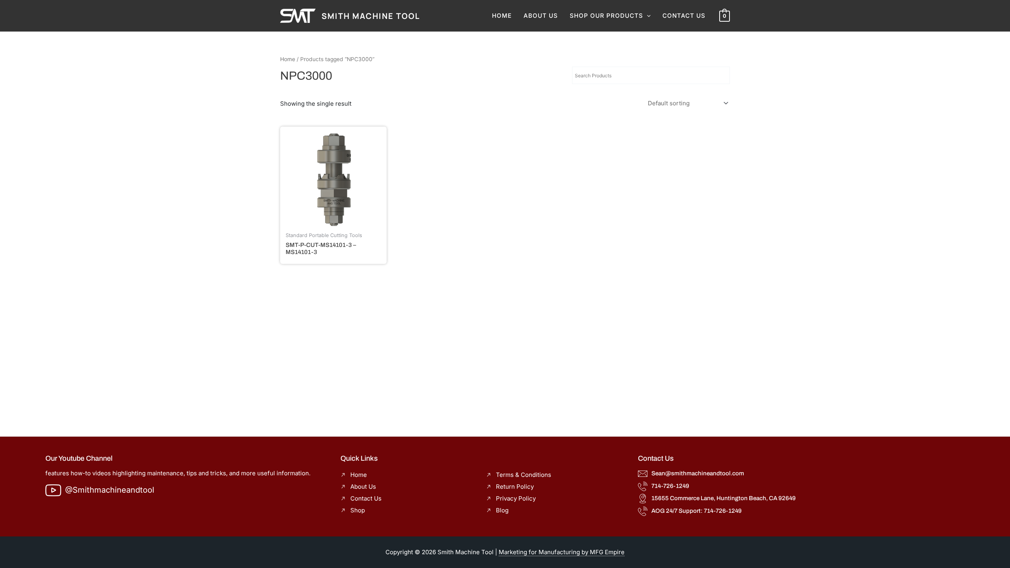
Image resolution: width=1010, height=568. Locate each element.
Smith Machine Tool (371, 16)
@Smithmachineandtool (109, 490)
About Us (541, 15)
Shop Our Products (606, 15)
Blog (502, 510)
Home (502, 15)
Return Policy (515, 486)
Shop (357, 510)
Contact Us (683, 15)
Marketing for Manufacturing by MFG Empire (562, 552)
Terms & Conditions (523, 474)
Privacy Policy (516, 498)
